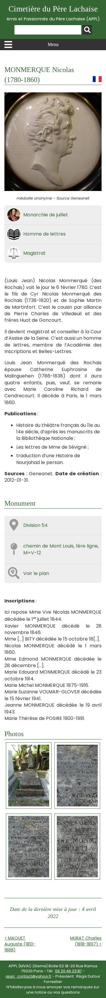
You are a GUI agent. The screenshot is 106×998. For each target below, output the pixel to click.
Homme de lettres (44, 234)
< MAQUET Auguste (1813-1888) (19, 944)
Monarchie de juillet (45, 214)
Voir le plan (36, 573)
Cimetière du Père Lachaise (53, 13)
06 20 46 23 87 (68, 971)
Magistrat (34, 253)
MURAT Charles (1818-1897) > (86, 941)
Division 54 (35, 525)
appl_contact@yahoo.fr (29, 976)
